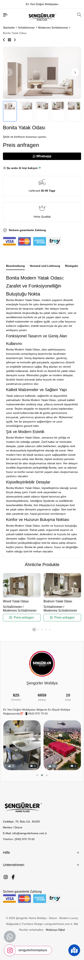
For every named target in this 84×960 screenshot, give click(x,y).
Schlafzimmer (26, 27)
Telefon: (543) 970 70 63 (19, 839)
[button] (75, 72)
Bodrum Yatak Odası (58, 601)
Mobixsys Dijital (55, 929)
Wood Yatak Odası (16, 601)
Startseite (9, 27)
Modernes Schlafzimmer (53, 27)
